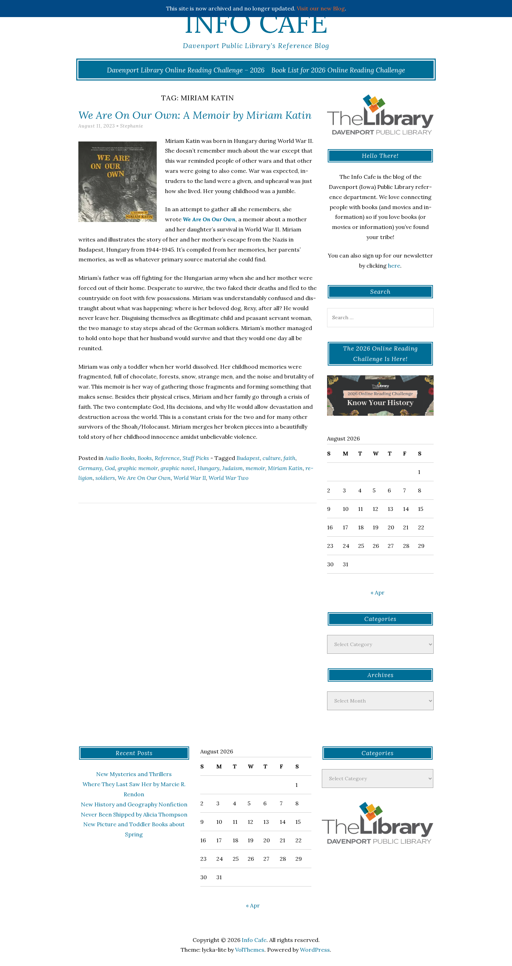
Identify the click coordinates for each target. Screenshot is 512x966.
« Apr (378, 592)
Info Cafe (256, 22)
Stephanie (131, 126)
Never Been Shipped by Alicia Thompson (134, 814)
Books (145, 457)
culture (272, 457)
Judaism (232, 468)
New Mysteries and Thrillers (134, 773)
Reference (167, 457)
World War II (189, 477)
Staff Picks (196, 457)
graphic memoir (138, 468)
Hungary (208, 468)
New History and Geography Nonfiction (134, 804)
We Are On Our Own (144, 477)
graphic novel (178, 468)
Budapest (248, 457)
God (110, 468)
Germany (90, 468)
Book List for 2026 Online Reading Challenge (338, 70)
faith (289, 457)
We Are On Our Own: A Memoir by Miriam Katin (194, 115)
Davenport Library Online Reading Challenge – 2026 (186, 70)
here (394, 265)
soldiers (105, 477)
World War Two (228, 477)
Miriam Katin (285, 468)
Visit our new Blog (321, 8)
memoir (255, 468)
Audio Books (120, 457)
